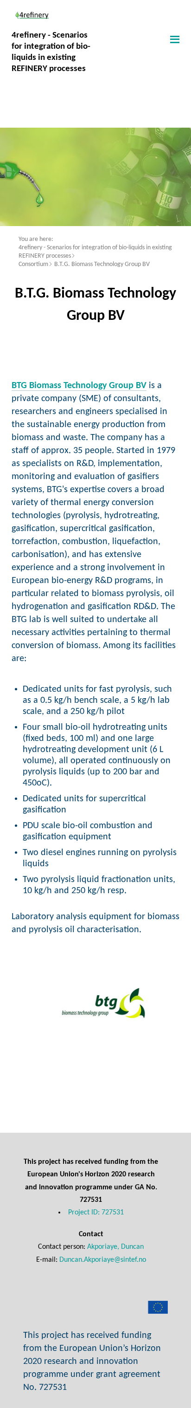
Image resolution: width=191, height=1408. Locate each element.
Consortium (33, 264)
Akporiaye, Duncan (115, 1247)
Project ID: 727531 (96, 1212)
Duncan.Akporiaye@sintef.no (102, 1260)
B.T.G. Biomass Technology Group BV (102, 264)
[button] (173, 39)
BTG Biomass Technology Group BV (79, 385)
